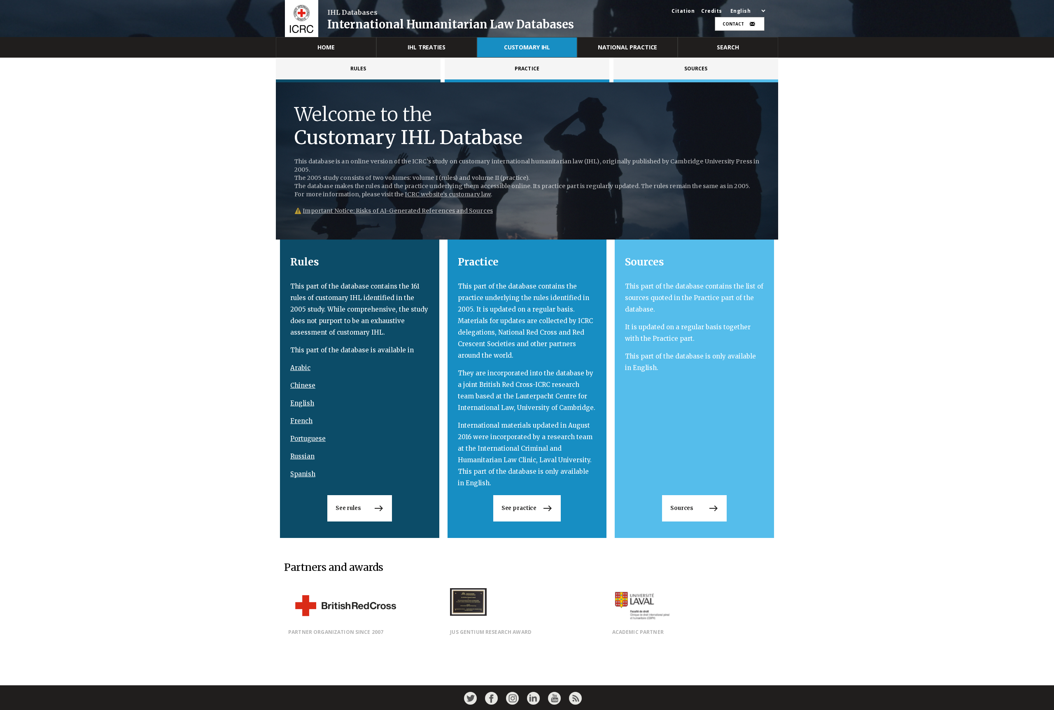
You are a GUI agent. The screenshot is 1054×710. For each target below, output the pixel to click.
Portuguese (308, 438)
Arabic (300, 368)
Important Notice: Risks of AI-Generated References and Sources (398, 210)
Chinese (302, 385)
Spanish (302, 474)
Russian (302, 456)
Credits (711, 11)
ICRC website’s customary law (448, 194)
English (302, 403)
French (301, 421)
